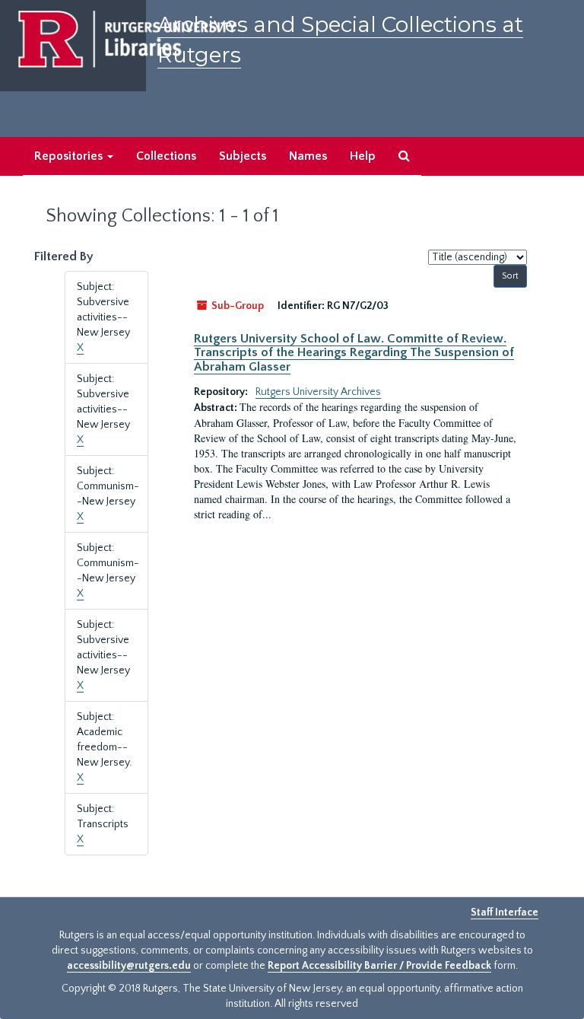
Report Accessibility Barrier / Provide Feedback (379, 966)
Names (308, 156)
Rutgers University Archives (318, 392)
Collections (166, 156)
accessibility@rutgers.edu (129, 966)
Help (363, 156)
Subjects (242, 156)
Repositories (70, 156)
